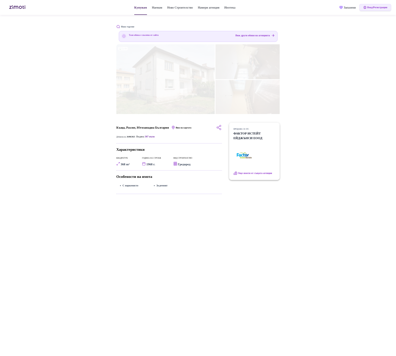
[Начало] (17, 7)
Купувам (140, 7)
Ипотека (229, 7)
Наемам (157, 7)
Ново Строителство (180, 7)
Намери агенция (208, 7)
